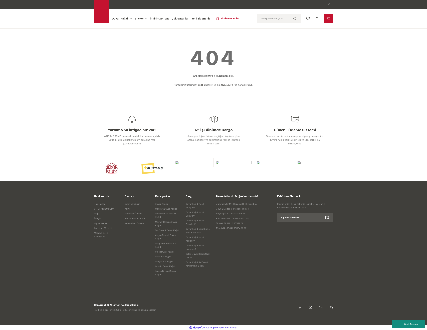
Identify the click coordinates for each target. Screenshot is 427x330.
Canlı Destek (411, 324)
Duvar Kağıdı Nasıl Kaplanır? (195, 239)
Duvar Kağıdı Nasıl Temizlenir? (195, 222)
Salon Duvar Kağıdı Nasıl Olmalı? (198, 256)
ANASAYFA (227, 84)
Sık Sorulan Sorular (104, 209)
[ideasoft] (196, 327)
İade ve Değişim (132, 204)
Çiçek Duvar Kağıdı (164, 252)
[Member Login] (317, 18)
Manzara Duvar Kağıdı (166, 209)
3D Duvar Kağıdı (163, 256)
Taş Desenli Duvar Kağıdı (167, 230)
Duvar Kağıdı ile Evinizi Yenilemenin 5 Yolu (197, 264)
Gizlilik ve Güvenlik (103, 228)
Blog (96, 213)
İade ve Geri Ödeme (134, 223)
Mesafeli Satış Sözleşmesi (101, 235)
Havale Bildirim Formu (135, 218)
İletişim (97, 218)
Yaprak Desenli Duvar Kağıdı (165, 273)
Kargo (128, 209)
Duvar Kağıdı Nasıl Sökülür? (195, 214)
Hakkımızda (99, 204)
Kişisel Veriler (100, 223)
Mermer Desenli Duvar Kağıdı (166, 224)
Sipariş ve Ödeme (133, 213)
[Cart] (328, 18)
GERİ (200, 84)
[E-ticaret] (213, 327)
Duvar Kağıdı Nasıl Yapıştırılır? (195, 206)
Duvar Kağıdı (161, 204)
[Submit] (327, 217)
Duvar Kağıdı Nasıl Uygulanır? (195, 247)
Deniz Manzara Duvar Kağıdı (165, 215)
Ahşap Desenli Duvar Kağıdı (165, 237)
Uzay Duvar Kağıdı (164, 261)
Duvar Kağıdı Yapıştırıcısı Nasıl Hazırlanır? (198, 231)
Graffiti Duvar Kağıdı (165, 266)
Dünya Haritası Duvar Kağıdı (165, 245)
